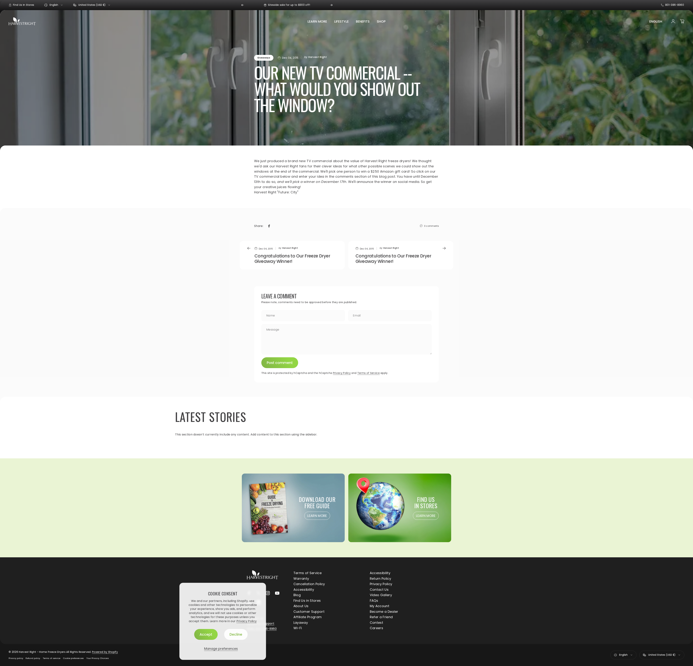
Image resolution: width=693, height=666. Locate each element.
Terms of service (51, 658)
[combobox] (53, 5)
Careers (376, 628)
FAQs (374, 601)
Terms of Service (368, 373)
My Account (379, 606)
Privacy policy (16, 658)
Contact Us (379, 590)
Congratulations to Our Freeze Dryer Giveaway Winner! (292, 258)
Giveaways (263, 57)
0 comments (431, 225)
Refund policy (33, 658)
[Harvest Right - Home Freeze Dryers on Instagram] (268, 593)
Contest (376, 623)
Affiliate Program (307, 617)
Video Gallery (381, 595)
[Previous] (243, 5)
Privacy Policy (246, 621)
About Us (301, 606)
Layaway (300, 623)
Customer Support (308, 612)
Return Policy (380, 579)
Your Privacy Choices (97, 658)
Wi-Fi (297, 628)
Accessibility (380, 573)
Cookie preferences (73, 658)
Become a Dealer (384, 612)
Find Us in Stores (307, 601)
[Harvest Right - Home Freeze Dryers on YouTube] (277, 593)
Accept (206, 634)
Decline (236, 634)
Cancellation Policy (309, 584)
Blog (297, 595)
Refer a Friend (381, 617)
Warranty (301, 579)
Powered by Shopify (105, 652)
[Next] (331, 5)
